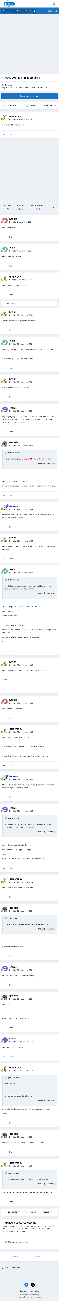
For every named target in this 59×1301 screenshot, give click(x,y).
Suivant (48, 106)
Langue (24, 1291)
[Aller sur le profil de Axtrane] (5, 507)
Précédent (12, 106)
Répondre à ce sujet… (17, 1242)
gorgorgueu (15, 116)
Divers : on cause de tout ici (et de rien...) (35, 87)
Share (15, 1256)
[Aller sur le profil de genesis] (5, 444)
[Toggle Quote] (6, 453)
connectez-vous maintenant (34, 1228)
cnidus (13, 407)
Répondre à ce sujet (29, 96)
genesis (13, 442)
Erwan (12, 312)
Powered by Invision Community (29, 1297)
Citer (11, 134)
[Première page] (3, 106)
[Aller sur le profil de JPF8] (5, 249)
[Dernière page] (55, 106)
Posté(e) (20, 119)
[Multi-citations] (4, 134)
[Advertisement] (29, 45)
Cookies (35, 1291)
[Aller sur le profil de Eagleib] (5, 220)
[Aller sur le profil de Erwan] (5, 313)
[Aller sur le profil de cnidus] (5, 409)
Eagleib (8, 85)
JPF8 (12, 247)
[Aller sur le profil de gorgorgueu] (5, 117)
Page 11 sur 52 (31, 106)
